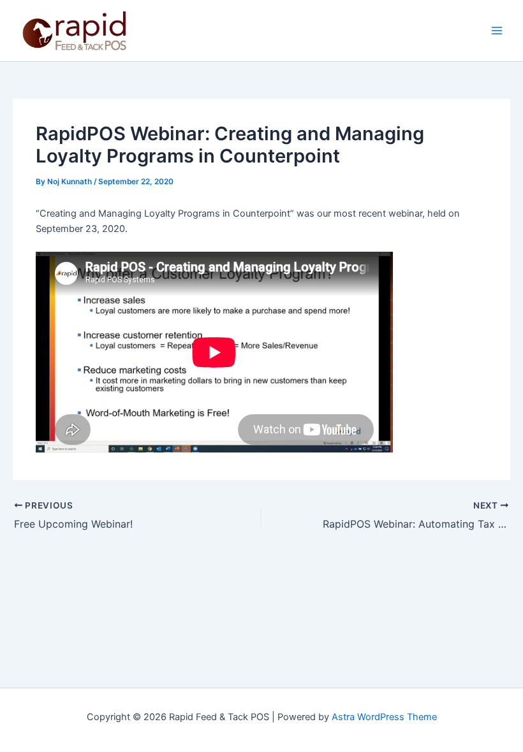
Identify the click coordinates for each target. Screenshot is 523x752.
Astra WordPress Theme (384, 717)
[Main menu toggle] (496, 30)
